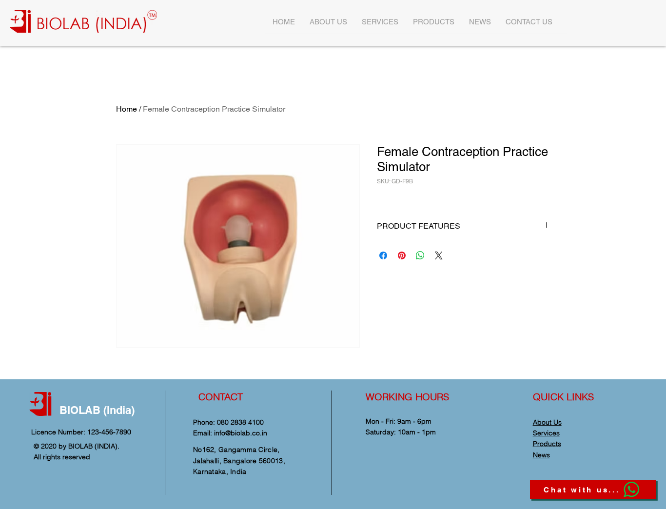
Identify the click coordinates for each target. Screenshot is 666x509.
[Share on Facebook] (383, 255)
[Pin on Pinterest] (402, 255)
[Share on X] (439, 255)
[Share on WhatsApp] (420, 255)
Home (126, 109)
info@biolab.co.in (240, 433)
